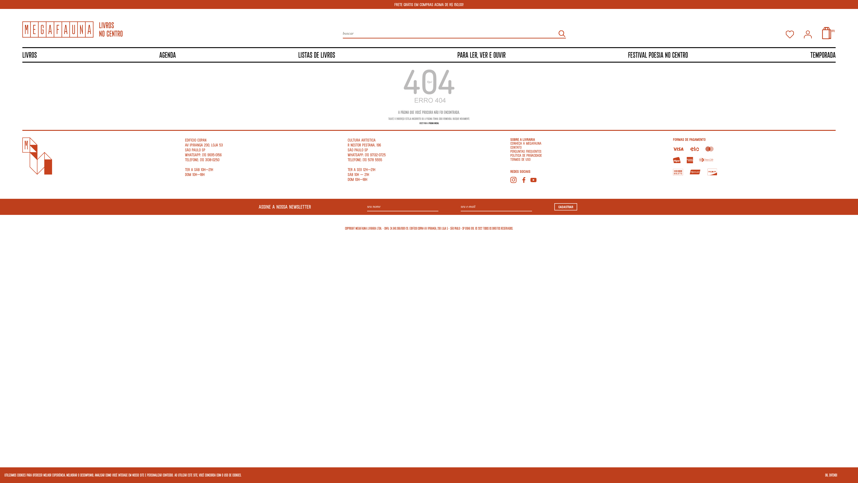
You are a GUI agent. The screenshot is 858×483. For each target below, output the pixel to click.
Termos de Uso (520, 159)
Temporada (823, 54)
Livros (29, 54)
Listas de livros (316, 54)
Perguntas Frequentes (525, 151)
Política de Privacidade (526, 155)
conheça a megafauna (525, 143)
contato (516, 147)
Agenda (167, 54)
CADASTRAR (565, 207)
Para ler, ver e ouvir (481, 54)
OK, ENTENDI (831, 474)
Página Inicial (434, 123)
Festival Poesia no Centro (658, 54)
